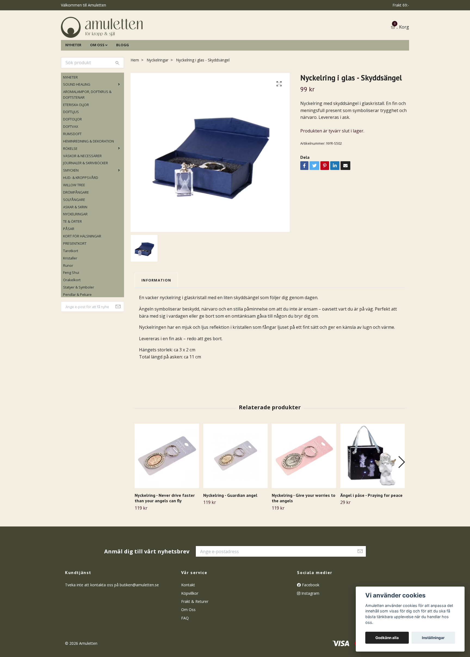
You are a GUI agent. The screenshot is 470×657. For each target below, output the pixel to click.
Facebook (310, 612)
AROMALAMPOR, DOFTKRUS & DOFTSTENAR (87, 122)
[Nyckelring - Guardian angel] (235, 483)
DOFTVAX (70, 154)
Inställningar (433, 638)
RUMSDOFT (72, 161)
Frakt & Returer (194, 629)
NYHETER (73, 72)
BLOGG (122, 72)
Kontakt (188, 612)
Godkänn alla (387, 638)
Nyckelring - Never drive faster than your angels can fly (165, 525)
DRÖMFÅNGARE (76, 220)
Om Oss (188, 637)
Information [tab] (156, 307)
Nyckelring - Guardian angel (230, 523)
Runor (68, 293)
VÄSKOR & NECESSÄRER (82, 183)
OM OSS (97, 72)
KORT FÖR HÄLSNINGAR (82, 263)
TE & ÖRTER (72, 249)
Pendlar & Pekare (77, 322)
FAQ (185, 645)
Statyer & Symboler (78, 314)
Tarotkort (70, 278)
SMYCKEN (71, 198)
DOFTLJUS (71, 139)
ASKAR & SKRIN (75, 234)
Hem (135, 87)
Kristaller (70, 285)
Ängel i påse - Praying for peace (371, 523)
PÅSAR (68, 256)
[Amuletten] (156, 41)
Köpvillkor (189, 621)
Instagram (309, 621)
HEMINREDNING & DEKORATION (88, 168)
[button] (401, 490)
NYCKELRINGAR (75, 242)
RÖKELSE (70, 176)
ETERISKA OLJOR (76, 132)
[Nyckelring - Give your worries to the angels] (304, 483)
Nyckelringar (157, 87)
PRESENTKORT (74, 271)
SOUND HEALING (76, 112)
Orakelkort (72, 307)
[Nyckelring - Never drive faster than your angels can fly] (167, 483)
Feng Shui (71, 300)
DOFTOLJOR (72, 147)
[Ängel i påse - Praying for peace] (372, 483)
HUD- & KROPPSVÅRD (80, 205)
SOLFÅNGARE (74, 227)
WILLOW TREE (74, 212)
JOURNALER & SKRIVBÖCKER (85, 190)
